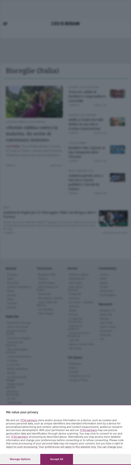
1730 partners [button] (28, 420)
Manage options (20, 459)
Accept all (56, 459)
